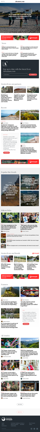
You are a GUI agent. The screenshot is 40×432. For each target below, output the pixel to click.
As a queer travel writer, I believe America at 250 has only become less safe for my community (9, 374)
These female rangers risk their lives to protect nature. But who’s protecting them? (9, 395)
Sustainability (13, 425)
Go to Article (7, 89)
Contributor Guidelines (15, 423)
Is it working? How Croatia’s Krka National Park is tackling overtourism (32, 266)
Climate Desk (23, 371)
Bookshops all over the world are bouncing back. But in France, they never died (29, 395)
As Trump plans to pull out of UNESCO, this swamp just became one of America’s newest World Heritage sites (29, 55)
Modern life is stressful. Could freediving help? (20, 16)
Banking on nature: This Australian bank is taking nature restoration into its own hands (6, 98)
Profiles (10, 182)
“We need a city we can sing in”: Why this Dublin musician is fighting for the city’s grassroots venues (29, 227)
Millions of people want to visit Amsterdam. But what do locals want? (23, 245)
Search (30, 424)
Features (3, 349)
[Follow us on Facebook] (31, 429)
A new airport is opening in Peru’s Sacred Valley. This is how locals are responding (9, 303)
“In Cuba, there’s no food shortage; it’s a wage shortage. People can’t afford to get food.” (29, 304)
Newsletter (22, 424)
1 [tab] (16, 30)
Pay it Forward (32, 423)
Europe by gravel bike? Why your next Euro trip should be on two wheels (32, 97)
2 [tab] (20, 30)
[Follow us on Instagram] (37, 429)
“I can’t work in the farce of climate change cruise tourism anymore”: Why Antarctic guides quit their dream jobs (10, 55)
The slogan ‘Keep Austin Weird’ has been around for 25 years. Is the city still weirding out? (9, 352)
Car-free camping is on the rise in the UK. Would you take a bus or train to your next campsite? (29, 48)
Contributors (4, 425)
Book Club (23, 392)
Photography (9, 239)
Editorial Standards (14, 424)
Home (3, 423)
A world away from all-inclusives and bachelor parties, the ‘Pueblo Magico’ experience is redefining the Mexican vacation (29, 150)
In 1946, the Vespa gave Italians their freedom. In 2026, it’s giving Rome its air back (29, 374)
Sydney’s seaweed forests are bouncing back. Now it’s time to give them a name (10, 48)
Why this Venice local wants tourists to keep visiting (6, 266)
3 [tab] (23, 30)
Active (29, 176)
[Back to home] (20, 1)
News (3, 52)
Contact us (22, 423)
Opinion (2, 371)
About (3, 424)
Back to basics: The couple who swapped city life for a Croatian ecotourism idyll (19, 266)
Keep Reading (6, 152)
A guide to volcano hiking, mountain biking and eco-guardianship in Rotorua (19, 97)
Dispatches (3, 121)
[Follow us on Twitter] (34, 429)
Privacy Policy (4, 428)
